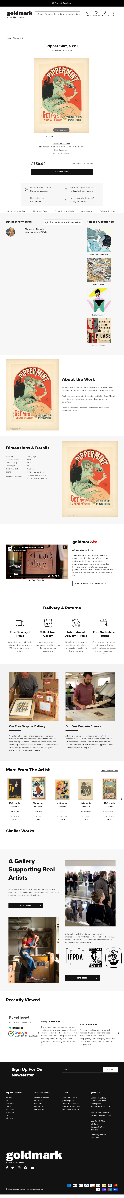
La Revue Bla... (86, 811)
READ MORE (25, 905)
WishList (96, 15)
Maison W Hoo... (109, 811)
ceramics (10, 1104)
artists (9, 1098)
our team (38, 1104)
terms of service (69, 1098)
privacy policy (68, 1101)
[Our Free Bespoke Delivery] (33, 696)
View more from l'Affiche (36, 232)
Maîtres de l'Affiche (63, 50)
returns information (70, 1109)
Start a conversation (39, 191)
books (8, 1106)
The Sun (38, 811)
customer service (41, 1098)
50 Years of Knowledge (62, 3)
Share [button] (51, 137)
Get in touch (35, 202)
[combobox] (57, 14)
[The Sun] (38, 788)
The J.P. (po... (14, 811)
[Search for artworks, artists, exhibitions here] (77, 14)
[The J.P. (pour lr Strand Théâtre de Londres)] (14, 788)
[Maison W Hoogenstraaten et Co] (109, 788)
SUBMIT (110, 1069)
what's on (10, 1109)
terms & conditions (70, 1104)
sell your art (39, 1109)
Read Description (61, 150)
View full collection (109, 771)
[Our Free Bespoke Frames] (90, 696)
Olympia (62, 811)
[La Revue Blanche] (85, 789)
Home (8, 38)
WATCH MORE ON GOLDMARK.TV (90, 583)
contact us (39, 1106)
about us (10, 1112)
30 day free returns (79, 202)
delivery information (71, 1106)
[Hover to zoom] (61, 95)
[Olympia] (62, 789)
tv (7, 1115)
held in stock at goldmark (81, 191)
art (7, 1101)
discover (10, 1118)
